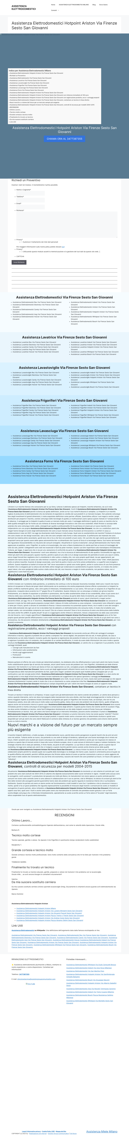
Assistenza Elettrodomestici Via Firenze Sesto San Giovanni (30, 78)
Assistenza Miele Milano (101, 1131)
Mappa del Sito (61, 1131)
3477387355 (24, 974)
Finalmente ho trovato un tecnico (21, 117)
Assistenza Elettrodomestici (23, 930)
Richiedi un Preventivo (17, 75)
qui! (63, 247)
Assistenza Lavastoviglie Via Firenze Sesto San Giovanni (29, 83)
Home (53, 5)
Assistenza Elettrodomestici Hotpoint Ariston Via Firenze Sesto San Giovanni (36, 73)
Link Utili (13, 122)
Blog (94, 5)
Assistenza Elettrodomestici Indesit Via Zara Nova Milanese (89, 968)
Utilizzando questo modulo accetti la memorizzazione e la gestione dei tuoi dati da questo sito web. (61, 252)
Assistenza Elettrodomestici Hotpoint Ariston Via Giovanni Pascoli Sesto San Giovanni (49, 913)
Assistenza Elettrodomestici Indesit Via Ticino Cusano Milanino (90, 992)
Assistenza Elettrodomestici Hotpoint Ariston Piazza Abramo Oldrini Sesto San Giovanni (49, 920)
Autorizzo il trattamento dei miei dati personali (40, 242)
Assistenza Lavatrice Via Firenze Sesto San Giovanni (28, 80)
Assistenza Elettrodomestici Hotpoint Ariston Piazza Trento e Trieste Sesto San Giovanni (50, 916)
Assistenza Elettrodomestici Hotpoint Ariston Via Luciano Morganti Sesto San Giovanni (49, 911)
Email (18, 203)
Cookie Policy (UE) (48, 1131)
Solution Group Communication (58, 1133)
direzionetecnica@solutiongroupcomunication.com (36, 979)
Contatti (54, 10)
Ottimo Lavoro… (15, 110)
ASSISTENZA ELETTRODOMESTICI (24, 7)
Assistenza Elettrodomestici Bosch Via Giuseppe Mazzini (87, 980)
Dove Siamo (103, 5)
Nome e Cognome (23, 190)
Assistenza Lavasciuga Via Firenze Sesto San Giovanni (29, 88)
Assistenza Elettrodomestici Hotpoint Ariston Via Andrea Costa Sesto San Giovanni (48, 918)
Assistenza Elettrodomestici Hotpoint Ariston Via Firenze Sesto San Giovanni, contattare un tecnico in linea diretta (49, 100)
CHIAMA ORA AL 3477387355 (64, 138)
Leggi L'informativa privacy (31, 1131)
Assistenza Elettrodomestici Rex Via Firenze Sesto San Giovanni (82, 935)
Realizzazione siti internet (38, 1133)
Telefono (20, 197)
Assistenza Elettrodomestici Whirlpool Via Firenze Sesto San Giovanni (60, 945)
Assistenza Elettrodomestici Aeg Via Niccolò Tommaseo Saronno (91, 989)
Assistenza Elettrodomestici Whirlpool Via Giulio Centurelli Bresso (91, 965)
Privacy (19, 240)
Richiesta (20, 210)
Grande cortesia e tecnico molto (21, 115)
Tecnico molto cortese (17, 112)
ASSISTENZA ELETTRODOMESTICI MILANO (74, 5)
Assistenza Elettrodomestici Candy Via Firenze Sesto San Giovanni (82, 938)
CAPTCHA (20, 256)
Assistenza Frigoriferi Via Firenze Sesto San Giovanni (28, 85)
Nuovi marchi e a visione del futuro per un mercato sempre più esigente (34, 102)
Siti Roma (73, 1133)
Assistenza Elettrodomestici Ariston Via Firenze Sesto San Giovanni (53, 942)
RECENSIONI (14, 107)
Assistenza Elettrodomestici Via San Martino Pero (85, 971)
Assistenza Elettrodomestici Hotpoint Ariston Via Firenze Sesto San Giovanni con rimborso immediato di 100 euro (49, 95)
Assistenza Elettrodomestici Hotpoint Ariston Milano (36, 908)
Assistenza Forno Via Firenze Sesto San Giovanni (27, 90)
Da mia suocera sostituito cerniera (22, 119)
